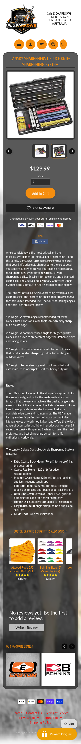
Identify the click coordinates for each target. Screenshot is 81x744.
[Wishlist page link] (63, 44)
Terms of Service (57, 713)
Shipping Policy (40, 722)
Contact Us (34, 713)
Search (17, 713)
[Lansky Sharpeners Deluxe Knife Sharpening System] (59, 151)
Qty (40, 176)
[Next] (72, 151)
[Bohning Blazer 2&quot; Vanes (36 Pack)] (50, 551)
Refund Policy (52, 717)
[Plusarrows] (21, 18)
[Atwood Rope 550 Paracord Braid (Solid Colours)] (22, 551)
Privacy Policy (29, 717)
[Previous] (9, 151)
